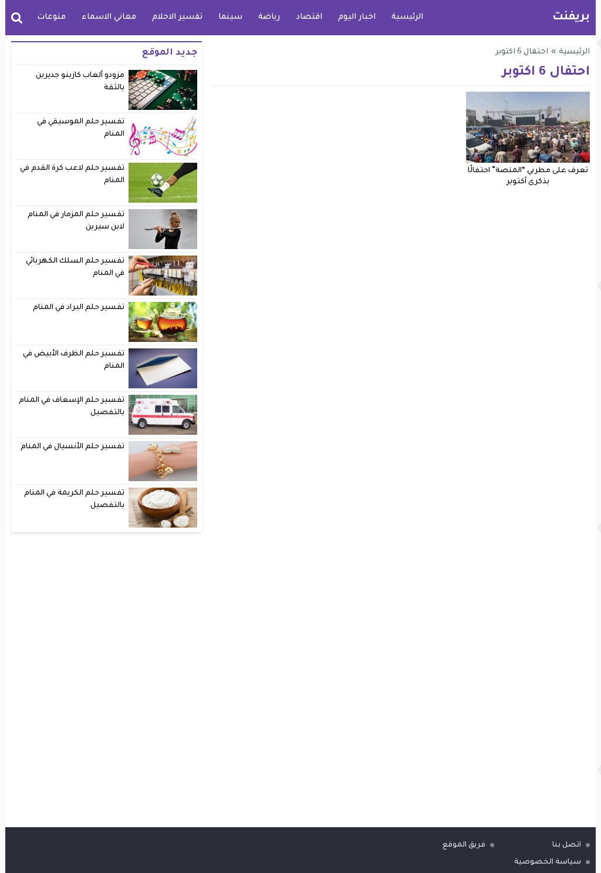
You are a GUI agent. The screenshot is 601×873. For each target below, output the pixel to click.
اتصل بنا (566, 845)
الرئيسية (407, 17)
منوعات (51, 17)
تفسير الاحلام (177, 17)
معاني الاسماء (109, 17)
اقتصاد (309, 17)
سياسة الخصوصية (547, 862)
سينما (230, 17)
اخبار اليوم (357, 17)
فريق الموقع (464, 845)
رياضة (269, 17)
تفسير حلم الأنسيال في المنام (73, 447)
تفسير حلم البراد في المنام (79, 308)
